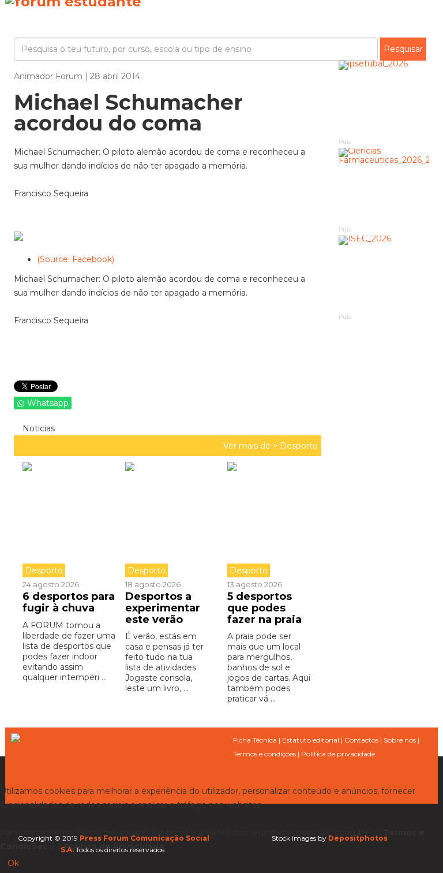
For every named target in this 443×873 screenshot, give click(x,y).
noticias (37, 428)
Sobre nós (400, 740)
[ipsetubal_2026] (384, 98)
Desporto (299, 446)
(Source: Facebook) (75, 259)
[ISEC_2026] (384, 273)
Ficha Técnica (255, 740)
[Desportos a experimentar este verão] (168, 519)
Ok (13, 863)
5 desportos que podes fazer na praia (264, 608)
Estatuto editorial (310, 740)
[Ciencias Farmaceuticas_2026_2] (384, 185)
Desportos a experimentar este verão (162, 608)
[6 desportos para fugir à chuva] (69, 519)
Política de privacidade (338, 753)
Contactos (361, 740)
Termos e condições (264, 753)
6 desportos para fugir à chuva (68, 602)
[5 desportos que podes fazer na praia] (270, 519)
